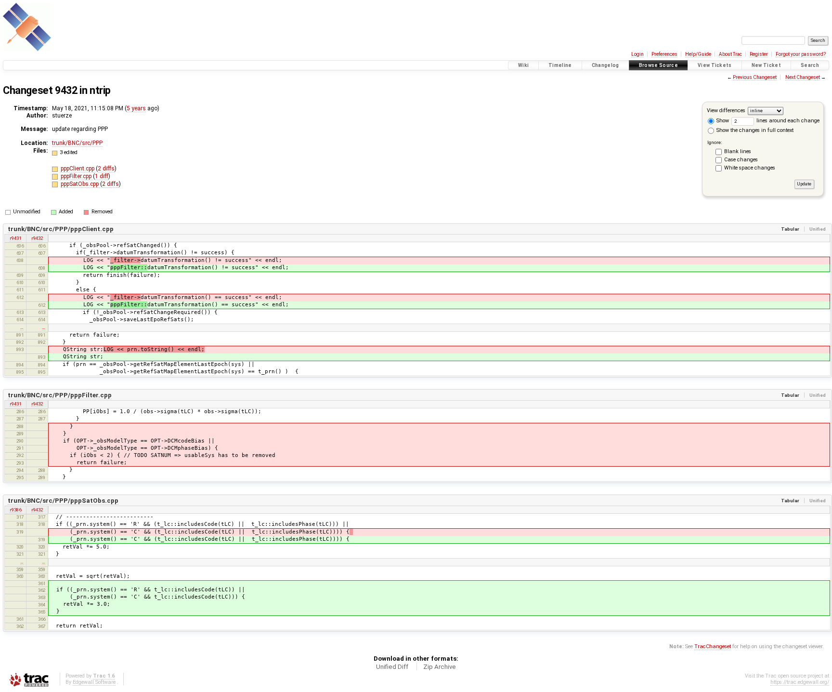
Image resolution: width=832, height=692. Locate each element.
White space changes (749, 168)
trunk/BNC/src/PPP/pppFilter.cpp (60, 395)
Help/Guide (698, 54)
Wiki (523, 65)
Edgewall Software (94, 682)
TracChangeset (712, 646)
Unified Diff (392, 666)
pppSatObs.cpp (80, 184)
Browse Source (658, 65)
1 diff (101, 176)
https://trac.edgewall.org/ (799, 682)
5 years (136, 108)
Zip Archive (439, 666)
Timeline (560, 65)
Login (637, 54)
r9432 (37, 238)
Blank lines (737, 151)
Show (722, 121)
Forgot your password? (801, 54)
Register (759, 54)
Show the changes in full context (754, 130)
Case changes (741, 160)
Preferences (664, 54)
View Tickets (715, 65)
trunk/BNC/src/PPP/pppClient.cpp (61, 229)
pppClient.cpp (78, 168)
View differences (726, 110)
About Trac (730, 54)
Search (810, 65)
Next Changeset (802, 77)
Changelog (605, 65)
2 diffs (106, 168)
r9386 (15, 509)
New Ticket (766, 65)
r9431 (15, 238)
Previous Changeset (755, 77)
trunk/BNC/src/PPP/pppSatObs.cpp (63, 500)
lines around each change (787, 121)
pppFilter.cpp (77, 176)
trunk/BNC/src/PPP (77, 143)
